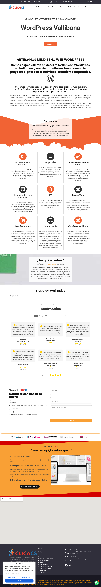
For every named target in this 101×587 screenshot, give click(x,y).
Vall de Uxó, (52, 583)
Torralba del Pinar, (85, 583)
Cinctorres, (43, 581)
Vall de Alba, (40, 583)
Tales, (64, 583)
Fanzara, (76, 581)
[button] (96, 583)
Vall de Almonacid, (46, 583)
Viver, (51, 584)
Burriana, (43, 580)
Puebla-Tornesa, (53, 582)
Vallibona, (60, 583)
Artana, (78, 579)
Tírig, (70, 583)
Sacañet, (72, 582)
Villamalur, (84, 583)
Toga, (75, 583)
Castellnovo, (70, 580)
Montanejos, (64, 581)
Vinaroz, (38, 584)
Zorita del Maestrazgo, (56, 584)
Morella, (69, 581)
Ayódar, (81, 579)
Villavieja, (31, 584)
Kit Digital (61, 7)
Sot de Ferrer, (57, 583)
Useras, (36, 583)
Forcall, (84, 581)
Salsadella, (76, 582)
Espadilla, (73, 581)
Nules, (75, 581)
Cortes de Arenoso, (51, 581)
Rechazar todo (26, 577)
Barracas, (88, 579)
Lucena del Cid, (39, 581)
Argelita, (75, 579)
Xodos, (36, 581)
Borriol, (40, 580)
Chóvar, (39, 581)
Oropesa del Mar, (88, 581)
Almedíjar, (44, 579)
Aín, (87, 579)
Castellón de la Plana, (77, 580)
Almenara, (48, 579)
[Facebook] (66, 565)
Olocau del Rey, (80, 581)
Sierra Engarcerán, (48, 583)
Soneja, (53, 583)
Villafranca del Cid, (70, 583)
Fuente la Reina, (89, 581)
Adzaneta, (84, 579)
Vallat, (56, 583)
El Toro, (80, 583)
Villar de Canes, (23, 584)
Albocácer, (90, 579)
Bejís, (91, 579)
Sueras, (61, 583)
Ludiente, (47, 581)
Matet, (54, 581)
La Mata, (51, 581)
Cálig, (50, 580)
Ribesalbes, (65, 582)
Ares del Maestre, (70, 579)
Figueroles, (80, 581)
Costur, (56, 581)
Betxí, (38, 580)
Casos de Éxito (52, 7)
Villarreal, (28, 584)
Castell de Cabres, (60, 580)
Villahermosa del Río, (78, 583)
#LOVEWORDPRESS (50, 264)
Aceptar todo (19, 581)
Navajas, (72, 581)
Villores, (35, 584)
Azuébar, (84, 579)
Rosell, (69, 582)
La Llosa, (43, 581)
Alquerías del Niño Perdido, (56, 579)
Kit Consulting (72, 7)
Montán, (60, 581)
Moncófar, (57, 581)
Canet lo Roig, (53, 580)
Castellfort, (66, 580)
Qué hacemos (40, 7)
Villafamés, (63, 583)
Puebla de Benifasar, (46, 582)
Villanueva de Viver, (16, 584)
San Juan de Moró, (88, 582)
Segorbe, (39, 583)
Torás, (78, 583)
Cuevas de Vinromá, (62, 581)
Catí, (91, 580)
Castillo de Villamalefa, (85, 580)
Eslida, (69, 581)
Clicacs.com (60, 577)
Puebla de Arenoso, (38, 582)
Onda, (84, 581)
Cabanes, (47, 580)
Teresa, (67, 583)
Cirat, (46, 581)
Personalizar (11, 577)
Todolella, (72, 583)
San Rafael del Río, (81, 582)
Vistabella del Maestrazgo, (45, 584)
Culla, (67, 581)
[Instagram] (70, 565)
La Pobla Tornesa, (59, 582)
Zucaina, (62, 584)
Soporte (80, 7)
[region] (19, 573)
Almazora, (40, 579)
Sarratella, (43, 583)
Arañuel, (65, 579)
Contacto (88, 7)
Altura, (62, 579)
